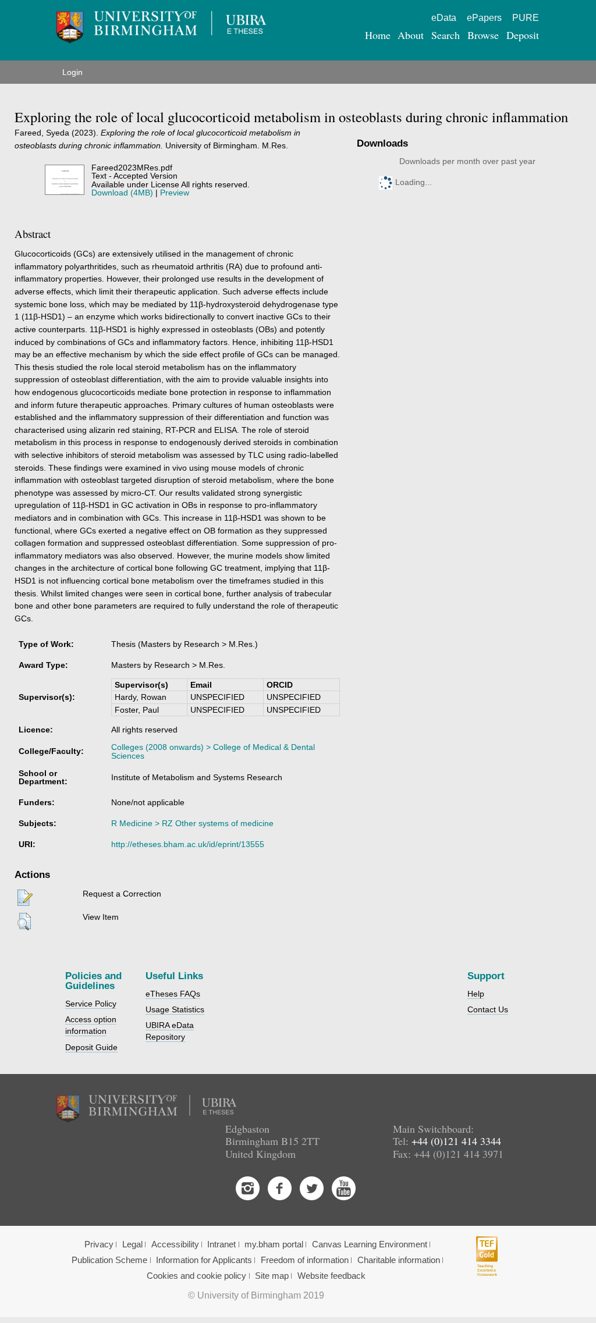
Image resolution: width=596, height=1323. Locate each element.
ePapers (484, 18)
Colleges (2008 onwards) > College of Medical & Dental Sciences (213, 751)
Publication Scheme (109, 1260)
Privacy (98, 1244)
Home (378, 35)
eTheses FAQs (173, 993)
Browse (483, 35)
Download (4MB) (122, 192)
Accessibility (175, 1244)
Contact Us (487, 1009)
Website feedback (331, 1276)
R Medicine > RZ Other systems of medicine (192, 823)
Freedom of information (305, 1260)
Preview (174, 192)
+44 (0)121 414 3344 (456, 1141)
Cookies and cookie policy (196, 1276)
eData (443, 18)
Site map (272, 1276)
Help (475, 993)
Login (72, 72)
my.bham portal (273, 1244)
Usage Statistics (175, 1009)
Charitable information (398, 1260)
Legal (132, 1244)
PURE (525, 18)
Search (445, 35)
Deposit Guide (91, 1047)
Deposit (522, 35)
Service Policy (90, 1003)
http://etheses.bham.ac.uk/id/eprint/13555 (187, 844)
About (411, 35)
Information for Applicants (204, 1260)
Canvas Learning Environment (369, 1244)
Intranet (221, 1244)
